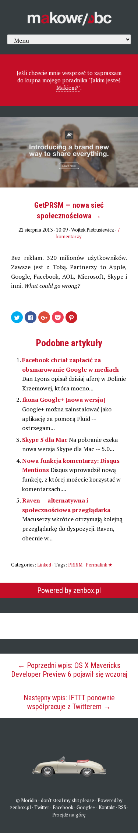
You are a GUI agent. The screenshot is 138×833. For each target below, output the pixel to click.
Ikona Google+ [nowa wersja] (63, 400)
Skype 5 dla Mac (45, 440)
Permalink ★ (99, 564)
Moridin (29, 800)
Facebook (63, 807)
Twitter (41, 807)
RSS (122, 807)
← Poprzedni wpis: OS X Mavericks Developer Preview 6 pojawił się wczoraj (69, 670)
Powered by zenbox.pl (69, 590)
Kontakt (107, 807)
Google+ (86, 807)
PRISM (75, 564)
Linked (44, 564)
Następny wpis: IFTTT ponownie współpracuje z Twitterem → (69, 702)
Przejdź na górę (69, 814)
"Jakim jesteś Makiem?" (88, 83)
